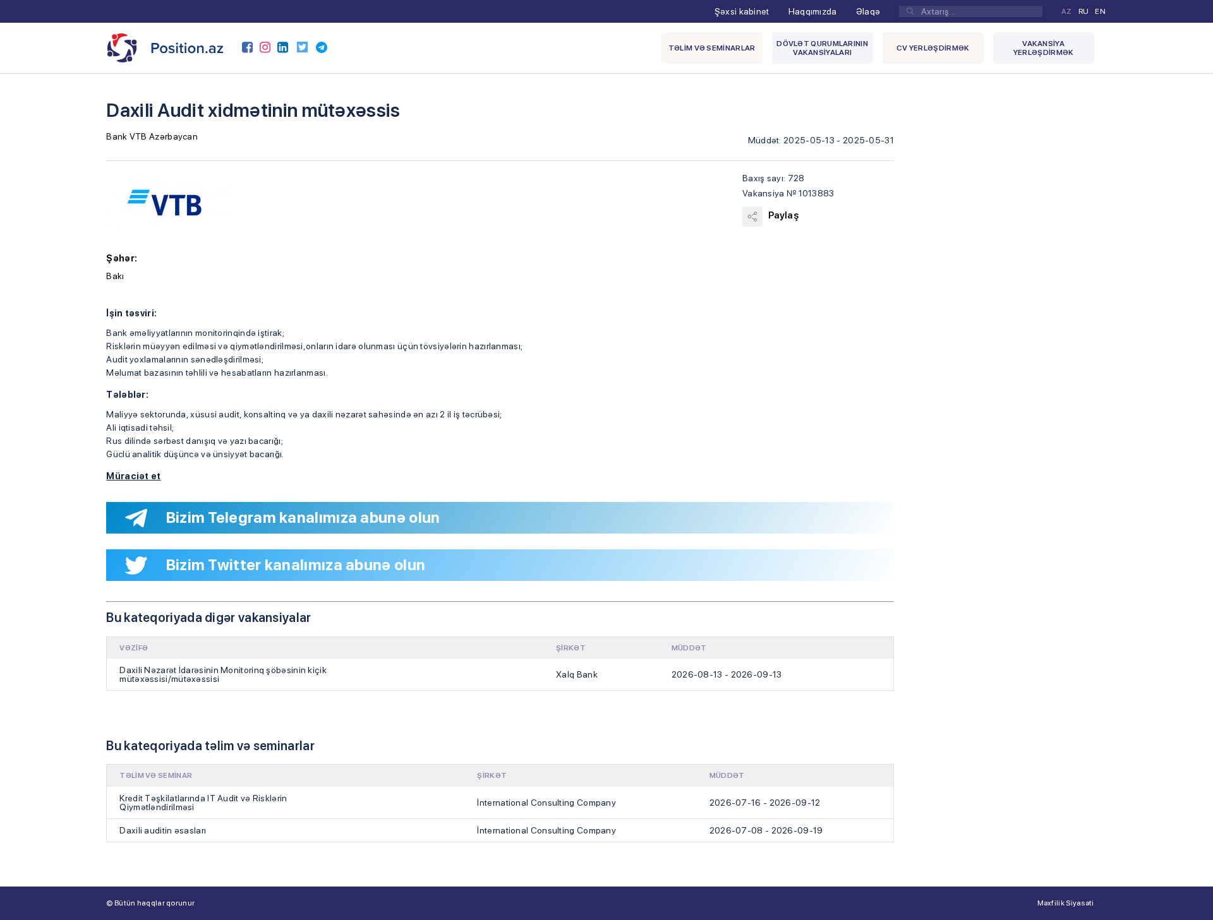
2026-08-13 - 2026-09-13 (727, 674)
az (1066, 11)
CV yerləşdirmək (933, 48)
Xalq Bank (577, 674)
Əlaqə (868, 11)
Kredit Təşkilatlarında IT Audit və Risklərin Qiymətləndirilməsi (203, 802)
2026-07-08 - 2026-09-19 (766, 830)
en (1100, 11)
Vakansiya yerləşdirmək (1043, 48)
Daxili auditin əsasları (162, 830)
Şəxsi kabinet (742, 11)
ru (1083, 11)
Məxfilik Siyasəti (1065, 903)
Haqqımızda (812, 11)
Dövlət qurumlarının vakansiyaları (822, 48)
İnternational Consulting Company (546, 803)
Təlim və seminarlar (712, 48)
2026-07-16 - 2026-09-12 (765, 803)
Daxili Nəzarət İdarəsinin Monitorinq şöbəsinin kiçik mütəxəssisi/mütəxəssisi (223, 674)
